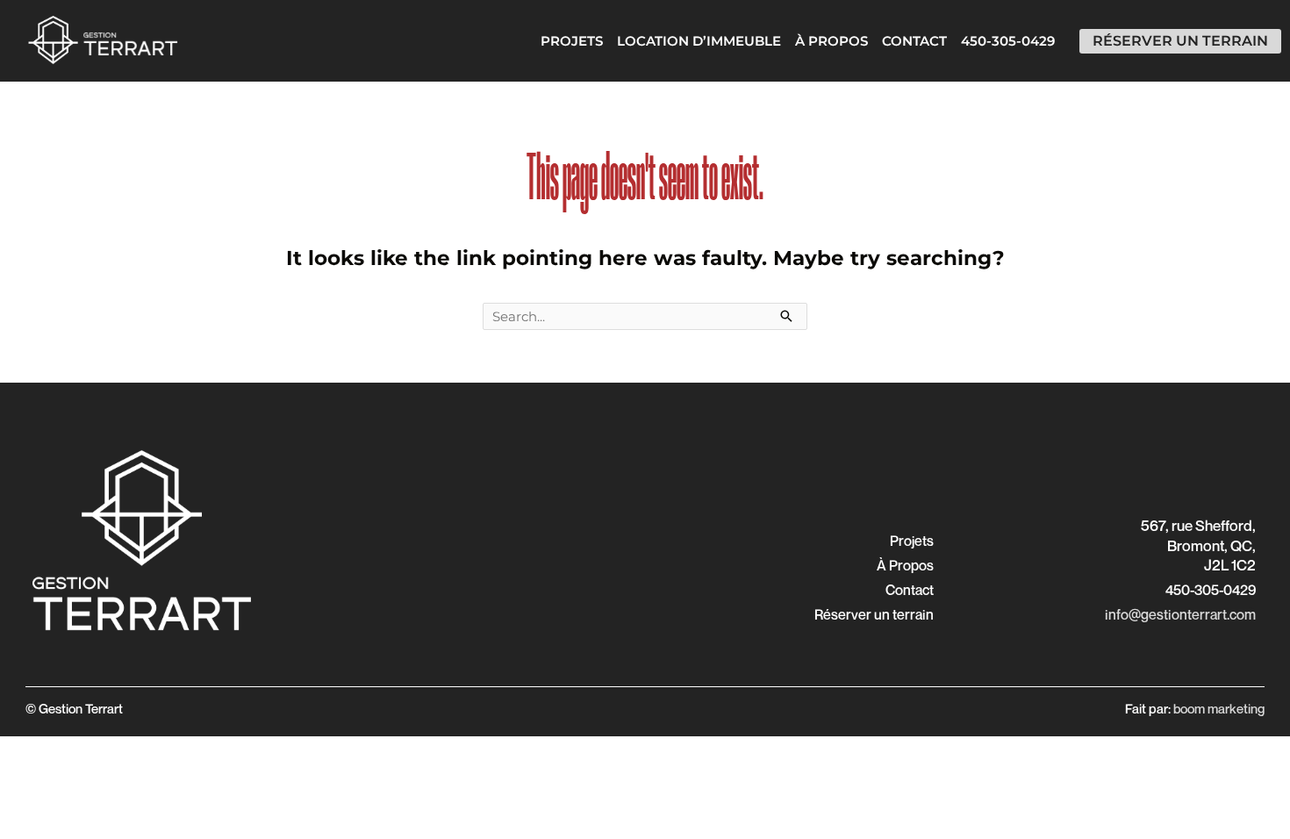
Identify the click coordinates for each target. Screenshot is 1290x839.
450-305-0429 (1008, 40)
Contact (914, 40)
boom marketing (1219, 708)
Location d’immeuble (699, 40)
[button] (912, 541)
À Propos (831, 40)
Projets (572, 40)
